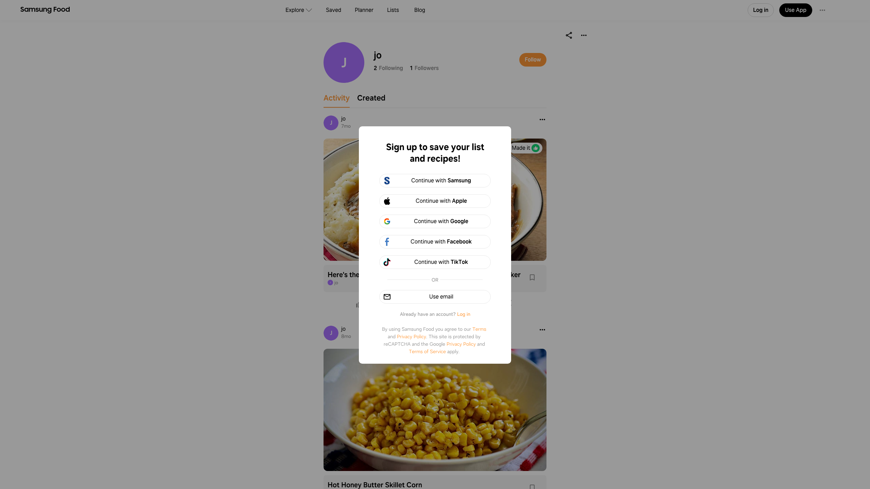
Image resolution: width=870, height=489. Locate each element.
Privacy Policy (411, 336)
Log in (463, 314)
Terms (479, 329)
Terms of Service (427, 351)
